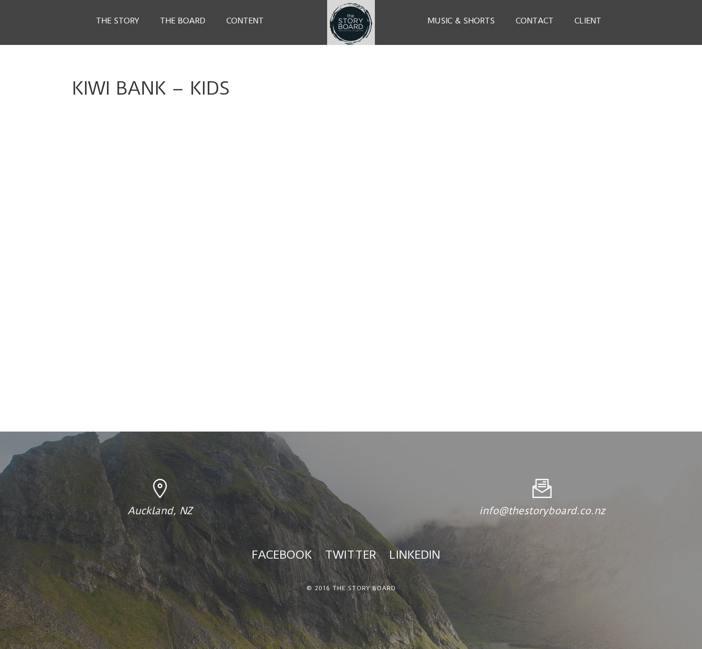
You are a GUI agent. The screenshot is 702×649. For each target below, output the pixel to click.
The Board (182, 20)
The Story (117, 20)
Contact (534, 20)
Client (587, 20)
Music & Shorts (461, 20)
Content (245, 20)
